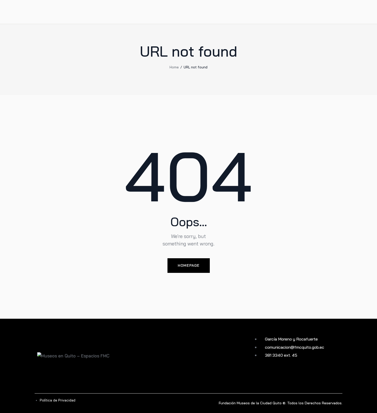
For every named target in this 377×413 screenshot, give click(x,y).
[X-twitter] (291, 374)
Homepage (189, 265)
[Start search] (339, 12)
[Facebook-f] (273, 374)
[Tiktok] (282, 374)
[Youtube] (256, 374)
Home (174, 67)
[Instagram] (265, 374)
